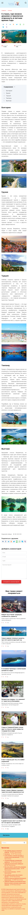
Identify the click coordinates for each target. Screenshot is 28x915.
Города (5, 39)
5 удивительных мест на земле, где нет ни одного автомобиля (13, 821)
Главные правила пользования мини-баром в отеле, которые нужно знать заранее (15, 883)
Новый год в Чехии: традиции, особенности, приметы (11, 615)
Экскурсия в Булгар (10, 871)
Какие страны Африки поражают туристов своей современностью (12, 791)
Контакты (6, 835)
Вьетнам (8, 100)
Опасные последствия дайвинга (13, 863)
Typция (8, 95)
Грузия (8, 93)
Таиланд (8, 98)
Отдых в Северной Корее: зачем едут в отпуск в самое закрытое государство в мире (12, 729)
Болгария (9, 90)
